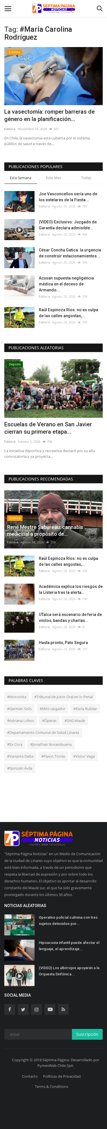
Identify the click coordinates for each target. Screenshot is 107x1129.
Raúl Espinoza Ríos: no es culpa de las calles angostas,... (68, 313)
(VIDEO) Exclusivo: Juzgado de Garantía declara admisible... (68, 225)
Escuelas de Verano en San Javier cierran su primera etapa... (48, 428)
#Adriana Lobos (20, 720)
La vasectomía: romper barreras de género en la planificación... (49, 115)
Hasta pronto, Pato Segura (63, 642)
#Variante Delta (20, 756)
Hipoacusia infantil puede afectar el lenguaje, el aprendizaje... (69, 946)
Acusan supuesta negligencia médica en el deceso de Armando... (66, 284)
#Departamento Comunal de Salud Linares (43, 732)
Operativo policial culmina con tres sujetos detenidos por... (68, 920)
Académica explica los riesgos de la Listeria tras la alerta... (71, 589)
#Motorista (16, 696)
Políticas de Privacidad (62, 1076)
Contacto (30, 1076)
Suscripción (87, 1034)
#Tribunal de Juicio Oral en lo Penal (63, 696)
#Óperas (49, 720)
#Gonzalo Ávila (19, 768)
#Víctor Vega (84, 756)
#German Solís (19, 708)
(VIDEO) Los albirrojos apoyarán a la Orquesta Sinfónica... (69, 971)
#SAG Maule (74, 720)
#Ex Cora (14, 744)
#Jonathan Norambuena (51, 744)
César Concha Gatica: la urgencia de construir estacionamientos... (70, 253)
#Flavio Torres (53, 756)
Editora (9, 129)
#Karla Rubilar (85, 708)
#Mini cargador (52, 708)
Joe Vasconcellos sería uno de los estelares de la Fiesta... (68, 197)
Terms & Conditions (51, 1086)
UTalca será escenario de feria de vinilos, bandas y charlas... (70, 617)
